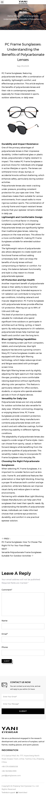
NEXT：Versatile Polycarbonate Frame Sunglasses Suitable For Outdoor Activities (21, 552)
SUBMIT (7, 661)
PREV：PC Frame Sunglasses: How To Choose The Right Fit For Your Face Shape (22, 542)
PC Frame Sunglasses (12, 73)
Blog (16, 16)
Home (10, 16)
